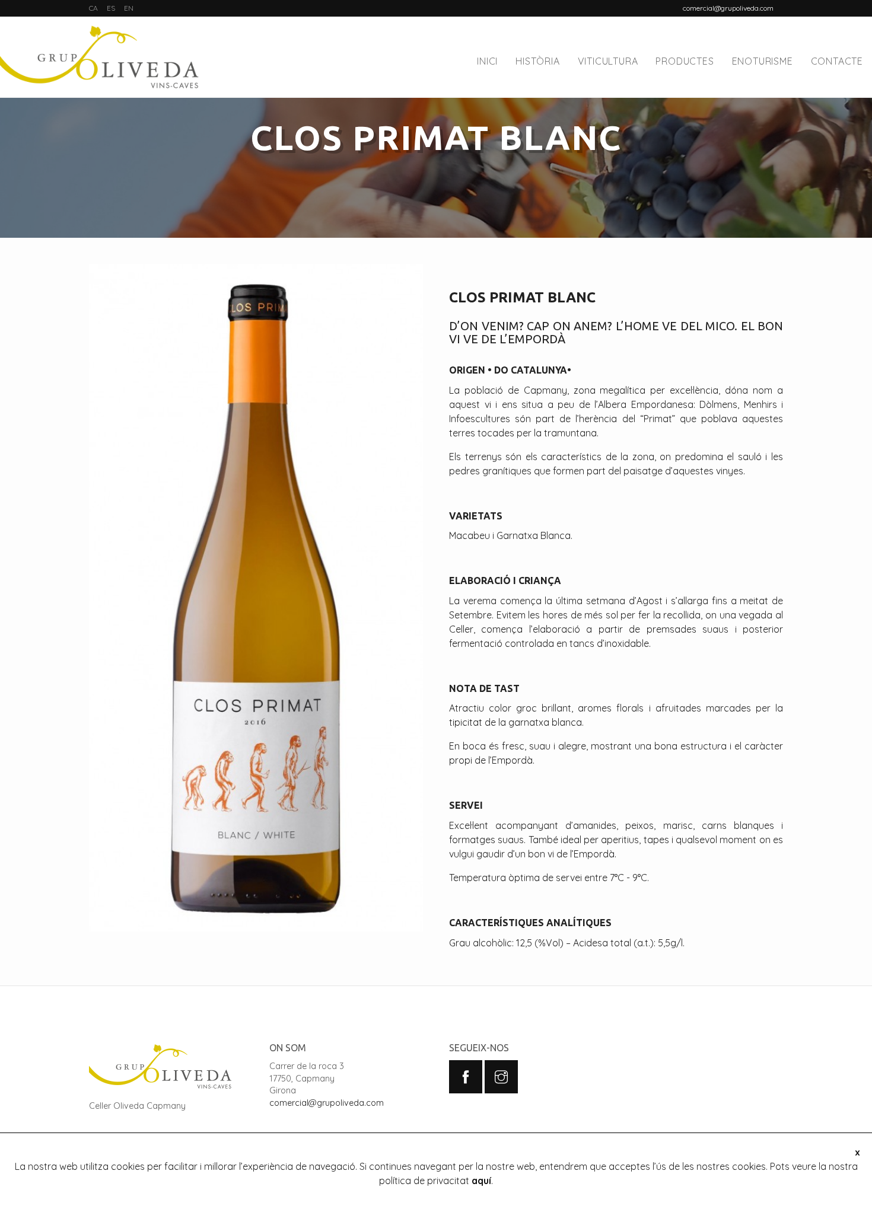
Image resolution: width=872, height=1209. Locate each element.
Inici (487, 61)
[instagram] (501, 1076)
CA (93, 8)
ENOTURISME (762, 61)
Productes (684, 61)
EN (128, 8)
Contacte (837, 61)
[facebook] (465, 1076)
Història (537, 61)
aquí (481, 1180)
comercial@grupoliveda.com (326, 1103)
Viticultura (608, 61)
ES (111, 8)
